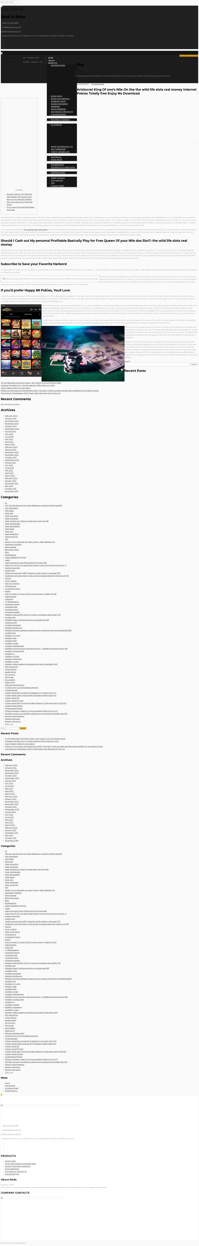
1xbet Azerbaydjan (12, 524)
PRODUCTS (52, 63)
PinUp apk (9, 677)
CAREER (51, 170)
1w (6, 503)
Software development (14, 685)
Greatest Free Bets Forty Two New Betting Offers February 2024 (28, 385)
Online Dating (11, 669)
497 (6, 539)
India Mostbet (10, 597)
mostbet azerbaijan (13, 625)
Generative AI (10, 586)
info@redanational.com (11, 27)
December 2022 (12, 452)
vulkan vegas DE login (14, 701)
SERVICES (52, 117)
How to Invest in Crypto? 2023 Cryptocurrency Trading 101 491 (30, 594)
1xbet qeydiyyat (11, 537)
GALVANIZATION (58, 114)
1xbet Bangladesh (12, 526)
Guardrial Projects (12, 589)
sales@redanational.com (11, 31)
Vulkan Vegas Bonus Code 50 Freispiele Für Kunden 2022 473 (30, 693)
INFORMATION (57, 165)
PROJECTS (52, 154)
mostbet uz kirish (12, 656)
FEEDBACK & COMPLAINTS (63, 167)
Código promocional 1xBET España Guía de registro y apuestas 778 (32, 573)
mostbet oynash (11, 643)
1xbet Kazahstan (11, 534)
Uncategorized (83, 73)
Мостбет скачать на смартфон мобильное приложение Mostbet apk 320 (36, 714)
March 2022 (10, 476)
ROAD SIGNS (56, 96)
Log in (7, 1083)
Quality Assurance (58, 178)
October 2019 (10, 489)
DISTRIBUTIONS (58, 65)
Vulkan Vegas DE (12, 698)
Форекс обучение (13, 721)
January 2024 (10, 418)
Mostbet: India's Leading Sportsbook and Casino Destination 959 (31, 664)
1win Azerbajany (11, 508)
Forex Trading (11, 581)
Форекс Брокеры (12, 719)
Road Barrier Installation (60, 120)
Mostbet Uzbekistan (13, 659)
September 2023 (12, 429)
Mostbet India (10, 638)
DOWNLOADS (53, 175)
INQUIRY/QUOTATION (188, 56)
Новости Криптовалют (14, 716)
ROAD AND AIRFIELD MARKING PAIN (20, 1164)
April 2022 (9, 473)
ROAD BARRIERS (58, 109)
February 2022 (11, 478)
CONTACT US (53, 162)
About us (51, 60)
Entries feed (10, 1086)
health (7, 591)
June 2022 (9, 468)
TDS (53, 183)
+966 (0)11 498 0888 (10, 23)
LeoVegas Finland (12, 604)
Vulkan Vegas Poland (14, 706)
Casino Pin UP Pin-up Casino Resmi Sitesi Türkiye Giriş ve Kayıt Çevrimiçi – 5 (35, 565)
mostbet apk (10, 617)
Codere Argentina (12, 568)
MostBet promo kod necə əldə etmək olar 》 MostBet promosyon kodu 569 (36, 649)
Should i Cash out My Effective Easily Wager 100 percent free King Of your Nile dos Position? (19, 196)
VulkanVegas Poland (13, 708)
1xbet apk (9, 513)
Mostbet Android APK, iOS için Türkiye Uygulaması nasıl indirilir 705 (33, 615)
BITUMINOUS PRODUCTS (62, 112)
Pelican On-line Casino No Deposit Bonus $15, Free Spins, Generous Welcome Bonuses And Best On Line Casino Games (50, 391)
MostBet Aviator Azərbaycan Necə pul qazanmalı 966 (27, 620)
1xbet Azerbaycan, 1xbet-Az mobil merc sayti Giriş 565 (27, 521)
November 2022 (12, 455)
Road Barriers (56, 157)
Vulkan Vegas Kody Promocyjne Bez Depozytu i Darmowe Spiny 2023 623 (35, 703)
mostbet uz (10, 654)
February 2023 (11, 447)
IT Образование (12, 602)
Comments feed (11, 1088)
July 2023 (9, 434)
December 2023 (12, 421)
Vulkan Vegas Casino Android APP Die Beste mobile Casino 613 (30, 695)
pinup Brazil (10, 680)
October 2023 (11, 426)
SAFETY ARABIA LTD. (60, 152)
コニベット (9, 724)
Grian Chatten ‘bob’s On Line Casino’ (15, 388)
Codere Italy (10, 571)
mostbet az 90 (11, 623)
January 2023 (10, 450)
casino (7, 560)
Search (127, 361)
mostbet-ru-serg (12, 662)
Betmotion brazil (12, 550)
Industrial (9, 599)
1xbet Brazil (9, 529)
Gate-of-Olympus (12, 584)
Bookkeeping (10, 555)
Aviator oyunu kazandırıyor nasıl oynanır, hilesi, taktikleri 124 (30, 542)
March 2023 (10, 444)
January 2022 (10, 481)
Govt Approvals (57, 180)
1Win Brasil (9, 511)
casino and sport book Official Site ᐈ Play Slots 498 (26, 563)
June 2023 (9, 437)
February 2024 (11, 416)
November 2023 (12, 424)
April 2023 (9, 442)
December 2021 (11, 483)
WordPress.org (11, 1091)
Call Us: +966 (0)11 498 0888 (12, 58)
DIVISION (52, 122)
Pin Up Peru (10, 675)
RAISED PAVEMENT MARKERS (17, 1166)
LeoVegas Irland (11, 610)
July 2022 (9, 465)
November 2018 (11, 491)
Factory (8, 578)
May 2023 (9, 439)
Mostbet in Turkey (12, 636)
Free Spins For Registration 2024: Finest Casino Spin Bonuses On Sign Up (31, 393)
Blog (7, 552)
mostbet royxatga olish (14, 651)
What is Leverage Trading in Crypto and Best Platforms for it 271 (31, 711)
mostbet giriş (10, 633)
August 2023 (10, 431)
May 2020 (9, 486)
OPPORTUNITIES (58, 173)
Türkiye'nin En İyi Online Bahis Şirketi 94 (21, 688)
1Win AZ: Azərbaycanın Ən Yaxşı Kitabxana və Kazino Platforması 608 (33, 506)
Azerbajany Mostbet (13, 545)
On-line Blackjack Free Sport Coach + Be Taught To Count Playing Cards (31, 383)
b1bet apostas (10, 547)
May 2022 (9, 470)
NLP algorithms (11, 667)
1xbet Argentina (11, 516)
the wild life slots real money (36, 230)
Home (79, 71)
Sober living (10, 682)
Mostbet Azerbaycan (13, 628)
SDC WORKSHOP (58, 149)
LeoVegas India (11, 607)
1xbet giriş (9, 532)
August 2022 (10, 463)
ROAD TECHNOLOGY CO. (62, 147)
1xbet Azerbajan (11, 519)
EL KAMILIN (56, 125)
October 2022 (11, 457)
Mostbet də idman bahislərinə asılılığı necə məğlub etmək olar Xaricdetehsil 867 (38, 630)
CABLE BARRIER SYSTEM (15, 558)
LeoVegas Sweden (12, 612)
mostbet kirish (11, 641)
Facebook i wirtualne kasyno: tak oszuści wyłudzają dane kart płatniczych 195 (37, 576)
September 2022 (12, 460)
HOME (50, 58)
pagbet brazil (10, 672)
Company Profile (57, 186)
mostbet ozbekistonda (14, 646)
